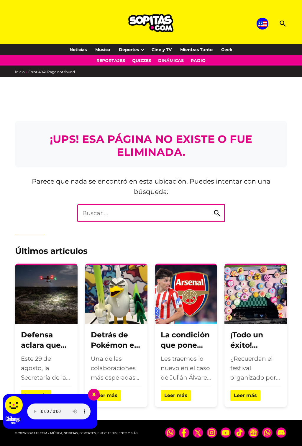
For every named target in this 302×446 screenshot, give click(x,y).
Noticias (78, 49)
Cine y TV (162, 49)
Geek (226, 49)
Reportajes (110, 60)
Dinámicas (171, 60)
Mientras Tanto (196, 49)
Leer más (105, 395)
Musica (102, 49)
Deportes (129, 49)
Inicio (20, 72)
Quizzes (141, 60)
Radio (198, 60)
